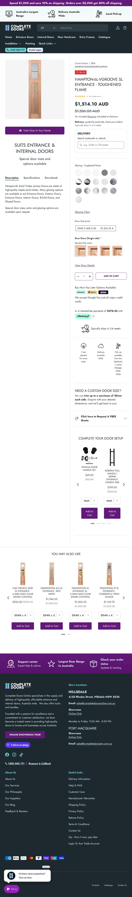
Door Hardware (67, 37)
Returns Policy (76, 818)
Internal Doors (46, 37)
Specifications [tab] (32, 178)
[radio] (78, 172)
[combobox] (72, 27)
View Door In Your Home (37, 130)
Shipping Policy (77, 805)
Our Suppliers (12, 798)
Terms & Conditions (79, 824)
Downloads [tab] (51, 178)
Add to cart (111, 276)
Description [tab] (12, 178)
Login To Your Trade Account (84, 843)
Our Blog (10, 805)
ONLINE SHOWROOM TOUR (25, 734)
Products (95, 885)
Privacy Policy (76, 811)
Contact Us (74, 830)
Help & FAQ (75, 785)
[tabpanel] (34, 199)
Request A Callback (40, 763)
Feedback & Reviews (16, 811)
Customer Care (77, 792)
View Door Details (85, 265)
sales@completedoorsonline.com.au (96, 703)
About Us (10, 779)
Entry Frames (87, 37)
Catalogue (104, 37)
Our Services (12, 785)
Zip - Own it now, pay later (83, 837)
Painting (30, 43)
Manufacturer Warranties (82, 798)
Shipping (91, 116)
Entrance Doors (25, 37)
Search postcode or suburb (92, 138)
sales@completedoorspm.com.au (94, 743)
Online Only (75, 713)
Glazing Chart (82, 212)
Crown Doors (81, 63)
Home (8, 37)
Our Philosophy (13, 792)
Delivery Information (79, 779)
